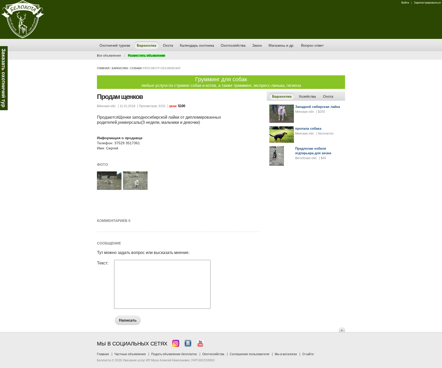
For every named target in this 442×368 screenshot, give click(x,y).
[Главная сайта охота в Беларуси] (22, 37)
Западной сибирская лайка (317, 107)
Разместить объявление (146, 55)
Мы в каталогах (286, 354)
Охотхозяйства (213, 354)
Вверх (342, 330)
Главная (103, 68)
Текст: (102, 263)
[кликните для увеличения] (109, 189)
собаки (136, 68)
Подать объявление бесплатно (174, 354)
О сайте (308, 354)
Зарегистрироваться (427, 2)
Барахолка (120, 68)
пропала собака (308, 128)
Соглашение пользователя (249, 354)
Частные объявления (130, 354)
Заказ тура (4, 78)
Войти (405, 2)
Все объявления (109, 55)
